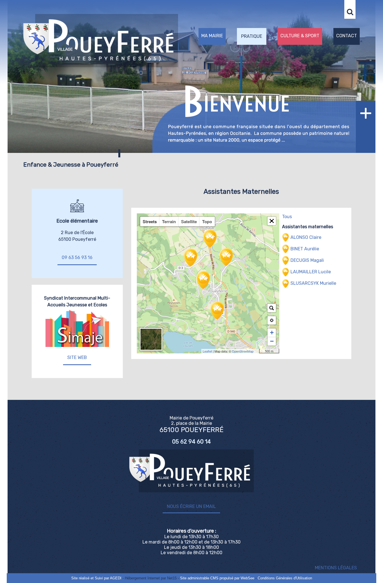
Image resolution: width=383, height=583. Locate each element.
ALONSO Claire (305, 237)
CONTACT (346, 35)
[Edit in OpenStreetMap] (257, 351)
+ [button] (272, 332)
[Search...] (271, 308)
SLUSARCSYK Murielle (313, 283)
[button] (271, 221)
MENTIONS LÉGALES (336, 567)
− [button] (272, 341)
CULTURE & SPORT (299, 35)
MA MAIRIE (212, 35)
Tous (287, 216)
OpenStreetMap (242, 351)
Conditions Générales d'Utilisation (285, 578)
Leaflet (207, 351)
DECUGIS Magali (307, 260)
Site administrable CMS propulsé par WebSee (217, 578)
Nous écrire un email (191, 506)
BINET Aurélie (304, 248)
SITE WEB (77, 357)
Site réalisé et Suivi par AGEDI (96, 578)
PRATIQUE (251, 36)
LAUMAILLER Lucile (310, 271)
